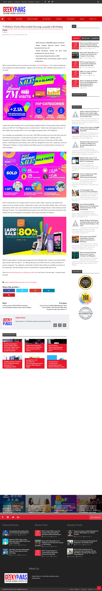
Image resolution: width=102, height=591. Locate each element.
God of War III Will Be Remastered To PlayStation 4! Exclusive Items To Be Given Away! (89, 206)
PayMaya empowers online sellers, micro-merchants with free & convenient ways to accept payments (12, 347)
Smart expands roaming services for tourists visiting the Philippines (88, 254)
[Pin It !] (9, 295)
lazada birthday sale (15, 282)
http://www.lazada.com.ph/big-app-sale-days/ (23, 272)
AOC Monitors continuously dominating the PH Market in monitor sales (57, 364)
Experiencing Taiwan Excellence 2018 (47, 56)
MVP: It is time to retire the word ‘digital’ (88, 72)
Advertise (24, 1)
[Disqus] (34, 402)
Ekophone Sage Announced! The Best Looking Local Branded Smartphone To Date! (89, 144)
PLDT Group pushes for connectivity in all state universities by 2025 (88, 63)
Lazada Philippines (43, 65)
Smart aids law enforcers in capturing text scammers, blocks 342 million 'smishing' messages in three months (85, 551)
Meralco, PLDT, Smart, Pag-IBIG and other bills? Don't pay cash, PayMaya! (19, 541)
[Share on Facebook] (9, 290)
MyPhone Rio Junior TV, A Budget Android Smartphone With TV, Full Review (89, 159)
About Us (10, 1)
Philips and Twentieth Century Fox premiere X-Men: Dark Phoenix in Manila (34, 348)
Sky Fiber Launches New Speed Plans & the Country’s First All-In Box (19, 551)
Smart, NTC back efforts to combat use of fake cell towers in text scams (89, 54)
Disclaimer (31, 1)
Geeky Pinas (5, 589)
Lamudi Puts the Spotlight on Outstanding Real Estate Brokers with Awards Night (34, 363)
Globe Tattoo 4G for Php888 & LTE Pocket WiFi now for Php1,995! (89, 129)
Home (5, 1)
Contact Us (17, 1)
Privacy (37, 1)
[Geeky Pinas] (14, 9)
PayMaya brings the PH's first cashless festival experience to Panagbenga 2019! (12, 364)
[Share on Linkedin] (49, 290)
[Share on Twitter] (22, 290)
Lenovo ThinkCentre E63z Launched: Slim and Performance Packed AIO (88, 175)
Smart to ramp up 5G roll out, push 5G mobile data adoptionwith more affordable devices (88, 83)
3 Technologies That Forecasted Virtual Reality (89, 190)
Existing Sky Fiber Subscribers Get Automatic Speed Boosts (19, 532)
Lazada (6, 282)
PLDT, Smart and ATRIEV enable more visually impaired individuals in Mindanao (88, 239)
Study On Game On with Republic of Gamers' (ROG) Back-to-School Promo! (86, 532)
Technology (33, 282)
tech (27, 282)
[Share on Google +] (35, 290)
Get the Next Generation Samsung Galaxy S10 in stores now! (55, 348)
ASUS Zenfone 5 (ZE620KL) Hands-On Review (50, 43)
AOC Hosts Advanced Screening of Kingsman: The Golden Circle (85, 541)
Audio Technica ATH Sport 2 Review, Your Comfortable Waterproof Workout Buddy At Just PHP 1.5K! (89, 114)
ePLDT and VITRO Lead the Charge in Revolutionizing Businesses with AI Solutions (89, 44)
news (23, 282)
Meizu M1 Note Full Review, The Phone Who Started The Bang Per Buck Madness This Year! (89, 223)
